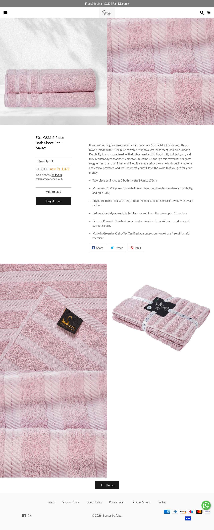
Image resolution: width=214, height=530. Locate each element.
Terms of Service (141, 501)
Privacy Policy (117, 501)
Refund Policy (94, 501)
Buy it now (53, 201)
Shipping (56, 174)
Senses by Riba (112, 515)
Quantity (43, 161)
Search (51, 501)
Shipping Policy (70, 501)
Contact (162, 501)
